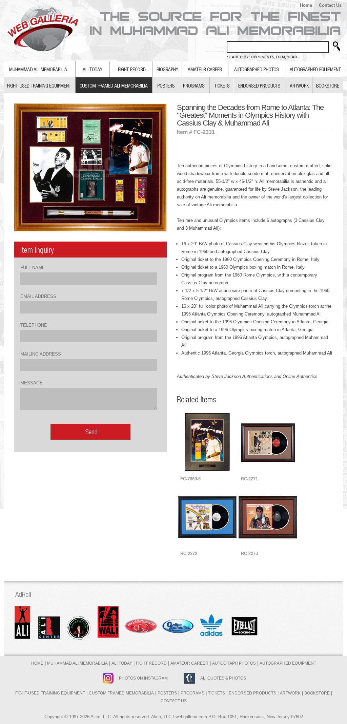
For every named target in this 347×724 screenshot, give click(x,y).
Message (31, 382)
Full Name (32, 267)
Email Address (38, 296)
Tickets (216, 693)
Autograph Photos (234, 663)
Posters (167, 693)
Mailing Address (40, 354)
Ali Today (121, 663)
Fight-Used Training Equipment (50, 693)
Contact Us (330, 5)
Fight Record (151, 663)
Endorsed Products (252, 693)
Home (306, 5)
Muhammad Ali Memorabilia (77, 663)
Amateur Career (189, 663)
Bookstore (317, 693)
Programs (192, 693)
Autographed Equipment (288, 663)
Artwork (290, 693)
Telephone (33, 325)
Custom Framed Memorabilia (121, 693)
